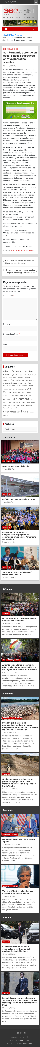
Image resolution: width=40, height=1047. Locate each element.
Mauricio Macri (21, 405)
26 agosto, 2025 (8, 1008)
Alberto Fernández (13, 371)
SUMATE (32, 250)
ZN (17, 49)
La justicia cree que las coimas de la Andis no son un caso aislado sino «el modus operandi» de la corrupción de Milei (19, 1001)
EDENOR (30, 386)
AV (4, 461)
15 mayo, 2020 (8, 66)
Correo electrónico (11, 334)
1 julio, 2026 (6, 502)
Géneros (7, 589)
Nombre (7, 324)
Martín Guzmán (7, 405)
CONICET (6, 380)
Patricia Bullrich (8, 408)
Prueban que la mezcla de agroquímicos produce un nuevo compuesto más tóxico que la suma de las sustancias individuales (20, 726)
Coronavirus (16, 380)
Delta (5, 385)
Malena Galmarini (17, 402)
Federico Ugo (7, 389)
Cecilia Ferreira (7, 378)
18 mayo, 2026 (7, 577)
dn (16, 66)
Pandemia (29, 405)
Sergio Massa (9, 411)
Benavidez (19, 375)
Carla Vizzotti (32, 375)
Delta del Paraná (13, 386)
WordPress (27, 1043)
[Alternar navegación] (6, 29)
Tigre (24, 411)
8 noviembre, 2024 (9, 789)
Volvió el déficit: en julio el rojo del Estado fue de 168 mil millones (18, 892)
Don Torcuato (23, 386)
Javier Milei (14, 395)
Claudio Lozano (23, 378)
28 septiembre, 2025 (9, 623)
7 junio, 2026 (6, 542)
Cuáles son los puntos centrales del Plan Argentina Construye (19, 261)
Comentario (8, 295)
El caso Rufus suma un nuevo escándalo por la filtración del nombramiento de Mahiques (16, 948)
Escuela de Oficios (21, 250)
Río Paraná (17, 408)
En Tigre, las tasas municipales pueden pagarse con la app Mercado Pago (19, 271)
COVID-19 (30, 380)
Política (17, 660)
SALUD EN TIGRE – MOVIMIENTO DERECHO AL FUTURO (17, 573)
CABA (25, 375)
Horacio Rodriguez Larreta (22, 392)
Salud (22, 408)
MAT (14, 405)
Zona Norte (9, 437)
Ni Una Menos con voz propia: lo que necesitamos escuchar (19, 619)
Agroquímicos (8, 718)
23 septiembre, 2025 (9, 844)
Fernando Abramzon (18, 389)
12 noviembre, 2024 (9, 732)
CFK (14, 378)
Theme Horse (23, 1040)
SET (18, 412)
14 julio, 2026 (7, 469)
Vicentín (5, 415)
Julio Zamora (20, 399)
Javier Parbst (23, 395)
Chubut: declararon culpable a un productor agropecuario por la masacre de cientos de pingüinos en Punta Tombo (19, 782)
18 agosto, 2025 (8, 896)
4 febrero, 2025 (7, 672)
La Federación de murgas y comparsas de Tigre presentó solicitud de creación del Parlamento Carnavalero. (19, 535)
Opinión (14, 834)
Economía (8, 810)
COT (23, 380)
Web (5, 344)
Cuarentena (27, 383)
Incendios (5, 395)
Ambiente (8, 693)
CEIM (12, 250)
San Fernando (9, 49)
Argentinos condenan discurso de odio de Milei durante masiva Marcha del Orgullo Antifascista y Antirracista (19, 667)
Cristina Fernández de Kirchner (12, 383)
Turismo (31, 412)
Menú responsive (36, 2)
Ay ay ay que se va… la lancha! (16, 466)
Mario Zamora (30, 403)
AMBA (26, 371)
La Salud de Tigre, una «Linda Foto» (18, 499)
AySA (13, 375)
